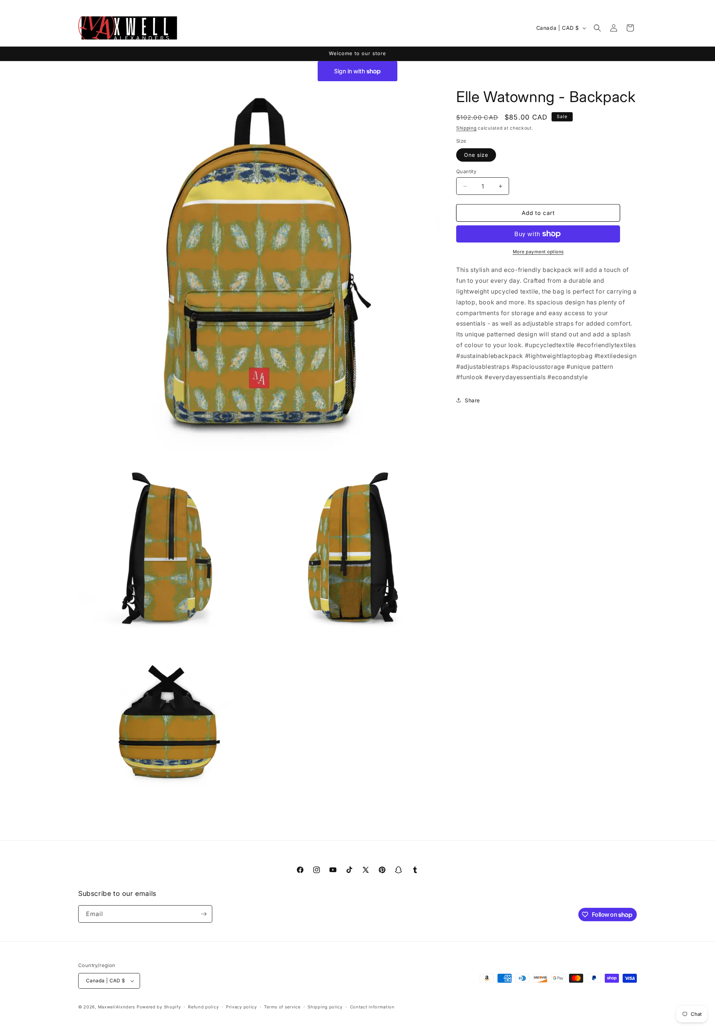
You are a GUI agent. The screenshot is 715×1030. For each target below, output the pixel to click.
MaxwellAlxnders (117, 1007)
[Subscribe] (204, 914)
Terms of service (282, 1007)
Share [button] (472, 400)
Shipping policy (325, 1007)
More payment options (538, 251)
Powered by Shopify (159, 1007)
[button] (597, 28)
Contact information (372, 1007)
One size (476, 155)
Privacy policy (241, 1007)
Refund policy (203, 1007)
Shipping (466, 128)
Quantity (466, 171)
